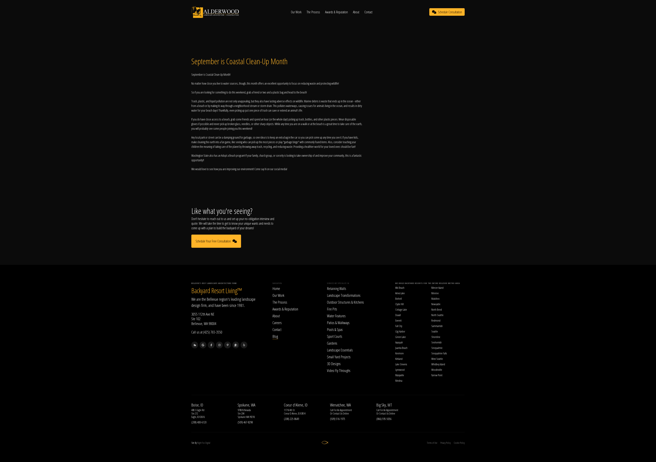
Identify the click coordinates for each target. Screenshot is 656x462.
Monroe (435, 293)
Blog (275, 336)
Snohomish (436, 342)
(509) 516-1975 (337, 418)
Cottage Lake (401, 309)
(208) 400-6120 (198, 422)
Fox (203, 442)
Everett (398, 320)
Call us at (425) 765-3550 (206, 332)
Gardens (332, 343)
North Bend (436, 309)
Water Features (336, 315)
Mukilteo (435, 299)
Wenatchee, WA (340, 405)
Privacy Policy (445, 442)
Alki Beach (399, 288)
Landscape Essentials (340, 349)
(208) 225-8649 (291, 418)
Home (276, 288)
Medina (398, 381)
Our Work (296, 12)
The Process (313, 12)
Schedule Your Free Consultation (213, 241)
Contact (368, 12)
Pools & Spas (335, 329)
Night (199, 442)
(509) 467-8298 (245, 422)
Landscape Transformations (343, 295)
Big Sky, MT (384, 405)
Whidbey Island (438, 364)
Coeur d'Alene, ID (296, 405)
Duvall (398, 315)
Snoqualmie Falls (439, 353)
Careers (277, 322)
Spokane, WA (246, 405)
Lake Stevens (401, 364)
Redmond (435, 320)
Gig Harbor (400, 331)
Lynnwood (400, 370)
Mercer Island (437, 288)
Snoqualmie (436, 348)
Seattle (434, 331)
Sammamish (437, 326)
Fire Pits (332, 308)
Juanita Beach (401, 348)
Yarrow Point (436, 375)
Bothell (398, 299)
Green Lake (400, 337)
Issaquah (399, 342)
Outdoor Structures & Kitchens (345, 302)
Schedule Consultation (450, 12)
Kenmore (399, 353)
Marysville (399, 375)
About (356, 12)
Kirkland (398, 359)
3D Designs (334, 363)
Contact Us (337, 413)
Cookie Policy (459, 442)
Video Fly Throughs (338, 370)
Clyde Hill (399, 304)
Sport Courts (334, 336)
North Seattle (437, 315)
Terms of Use (432, 442)
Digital (207, 442)
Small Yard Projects (339, 356)
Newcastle (435, 304)
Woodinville (436, 370)
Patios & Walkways (338, 322)
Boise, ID (197, 405)
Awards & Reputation (336, 12)
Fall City (398, 326)
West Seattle (437, 359)
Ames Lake (400, 293)
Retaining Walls (336, 288)
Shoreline (435, 337)
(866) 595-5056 (383, 418)
